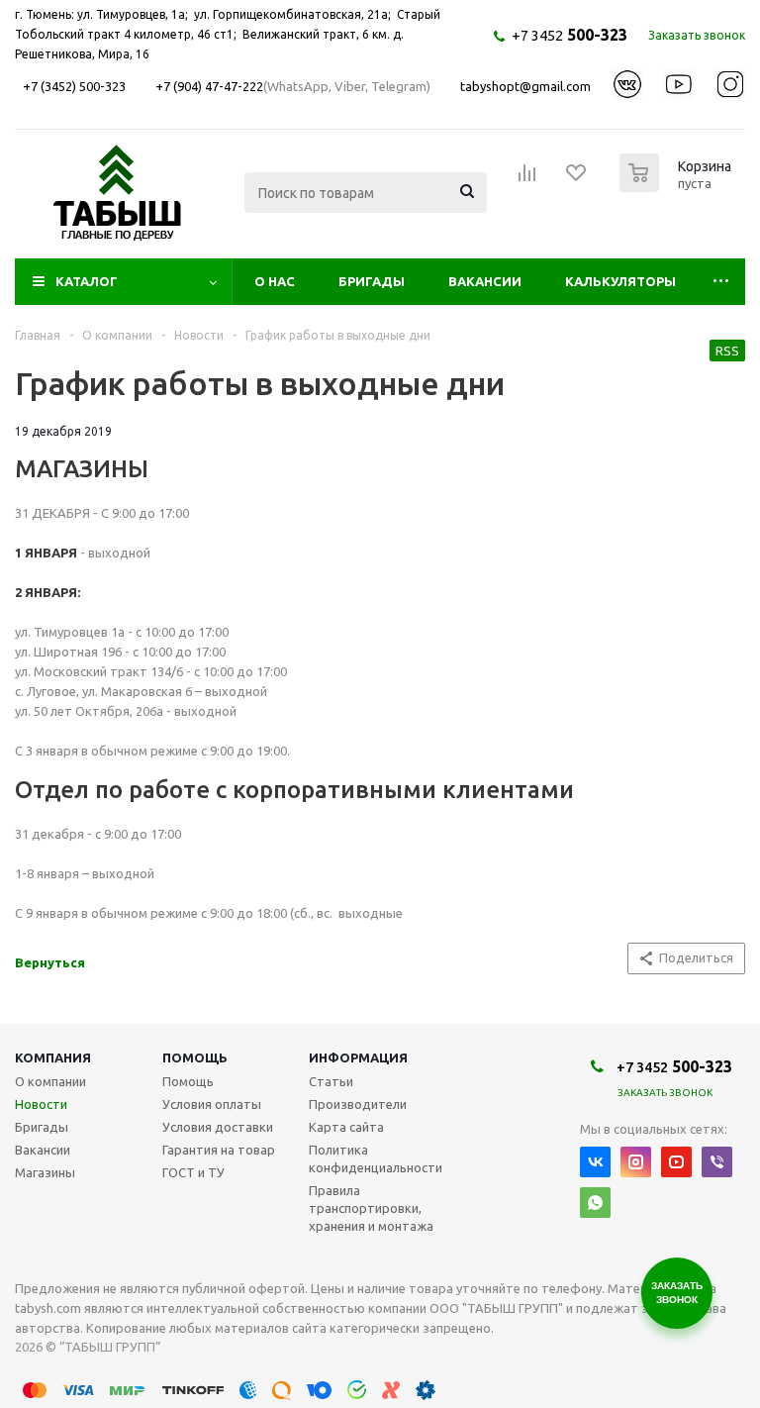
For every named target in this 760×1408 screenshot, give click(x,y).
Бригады (371, 281)
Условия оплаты (211, 1104)
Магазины (45, 1172)
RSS (727, 350)
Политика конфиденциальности (375, 1158)
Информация (358, 1057)
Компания (53, 1057)
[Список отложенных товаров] (577, 179)
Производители (358, 1104)
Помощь (195, 1057)
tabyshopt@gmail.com (525, 86)
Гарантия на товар (218, 1150)
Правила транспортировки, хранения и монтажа (371, 1208)
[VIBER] (717, 1162)
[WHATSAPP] (595, 1202)
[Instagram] (635, 1162)
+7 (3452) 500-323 (74, 86)
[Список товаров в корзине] (678, 186)
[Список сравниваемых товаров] (527, 179)
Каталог (86, 281)
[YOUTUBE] (676, 1162)
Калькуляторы (620, 281)
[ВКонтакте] (595, 1162)
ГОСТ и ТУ (193, 1172)
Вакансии (485, 281)
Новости (41, 1104)
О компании (50, 1081)
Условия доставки (217, 1127)
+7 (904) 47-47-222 (209, 86)
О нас (274, 281)
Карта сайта (346, 1127)
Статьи (331, 1081)
